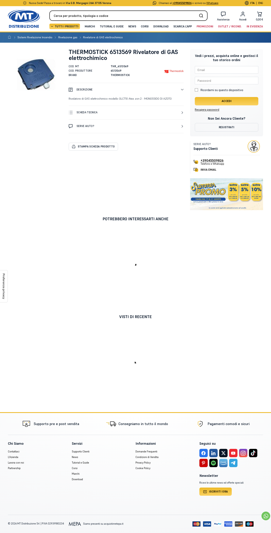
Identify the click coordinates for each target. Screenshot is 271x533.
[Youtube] (233, 453)
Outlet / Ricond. (230, 26)
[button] (126, 89)
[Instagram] (243, 453)
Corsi (145, 26)
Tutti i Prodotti (66, 26)
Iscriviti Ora (218, 491)
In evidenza (255, 26)
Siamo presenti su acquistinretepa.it (103, 523)
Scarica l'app (182, 26)
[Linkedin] (213, 453)
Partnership (14, 468)
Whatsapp (212, 3)
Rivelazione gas (68, 37)
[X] (223, 453)
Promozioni (205, 26)
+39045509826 (212, 160)
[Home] (10, 37)
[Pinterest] (203, 463)
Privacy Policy (143, 462)
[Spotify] (213, 463)
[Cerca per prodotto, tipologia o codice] (202, 15)
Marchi (90, 26)
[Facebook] (203, 453)
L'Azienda (13, 457)
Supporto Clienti (80, 451)
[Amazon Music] (223, 463)
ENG (260, 3)
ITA (252, 3)
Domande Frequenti (146, 451)
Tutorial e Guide (112, 26)
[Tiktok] (253, 453)
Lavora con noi (16, 462)
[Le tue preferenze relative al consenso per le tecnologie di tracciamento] (4, 286)
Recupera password (207, 109)
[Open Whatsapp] (265, 516)
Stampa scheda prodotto (96, 146)
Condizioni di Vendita (147, 457)
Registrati (226, 127)
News (132, 26)
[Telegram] (233, 463)
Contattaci (13, 451)
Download (161, 26)
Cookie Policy (143, 468)
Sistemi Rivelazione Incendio (35, 37)
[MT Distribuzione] (24, 19)
